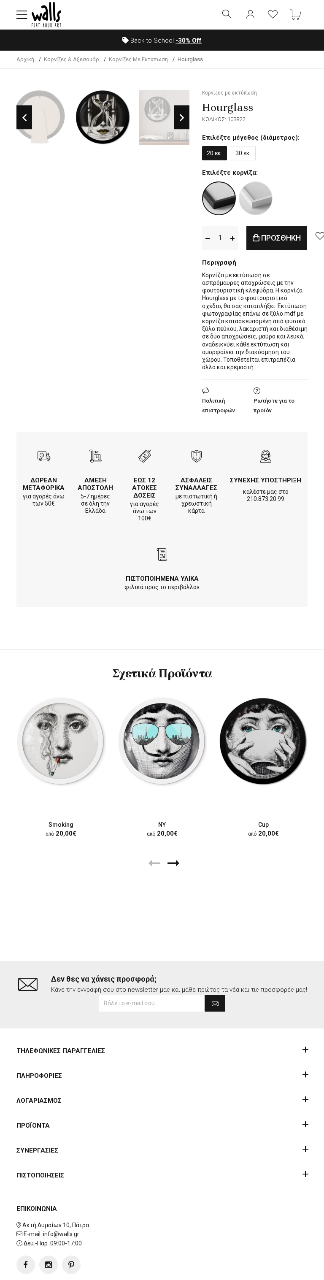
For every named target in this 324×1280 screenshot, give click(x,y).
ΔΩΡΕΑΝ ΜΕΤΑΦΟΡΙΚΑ (44, 484)
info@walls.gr (61, 1234)
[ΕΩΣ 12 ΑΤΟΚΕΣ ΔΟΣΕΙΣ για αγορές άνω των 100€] (144, 457)
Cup (263, 824)
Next (181, 118)
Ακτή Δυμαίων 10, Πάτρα (55, 1225)
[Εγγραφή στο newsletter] (215, 1003)
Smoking (61, 824)
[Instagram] (48, 1265)
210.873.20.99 (265, 498)
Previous (24, 118)
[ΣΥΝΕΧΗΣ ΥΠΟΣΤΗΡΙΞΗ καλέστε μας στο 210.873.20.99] (265, 457)
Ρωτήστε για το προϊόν (274, 406)
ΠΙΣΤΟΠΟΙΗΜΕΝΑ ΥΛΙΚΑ (162, 578)
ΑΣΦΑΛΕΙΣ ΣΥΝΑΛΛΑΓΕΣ (196, 484)
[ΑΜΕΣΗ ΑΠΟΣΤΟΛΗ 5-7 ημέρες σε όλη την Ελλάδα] (95, 457)
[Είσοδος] (250, 15)
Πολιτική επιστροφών (218, 406)
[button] (21, 14)
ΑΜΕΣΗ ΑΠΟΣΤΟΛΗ (95, 484)
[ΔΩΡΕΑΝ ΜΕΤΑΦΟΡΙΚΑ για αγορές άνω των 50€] (44, 457)
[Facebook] (25, 1265)
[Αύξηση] (232, 237)
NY (162, 824)
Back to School (165, 40)
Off (189, 40)
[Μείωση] (207, 237)
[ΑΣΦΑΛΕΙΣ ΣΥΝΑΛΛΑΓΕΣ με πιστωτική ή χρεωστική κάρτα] (196, 457)
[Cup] (263, 741)
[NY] (162, 741)
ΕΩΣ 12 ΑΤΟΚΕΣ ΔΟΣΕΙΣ (144, 487)
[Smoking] (61, 741)
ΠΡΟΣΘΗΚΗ (280, 237)
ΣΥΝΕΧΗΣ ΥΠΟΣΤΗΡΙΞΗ (265, 480)
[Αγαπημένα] (273, 15)
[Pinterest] (71, 1265)
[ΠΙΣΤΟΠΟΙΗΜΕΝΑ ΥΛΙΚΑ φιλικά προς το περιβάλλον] (162, 555)
